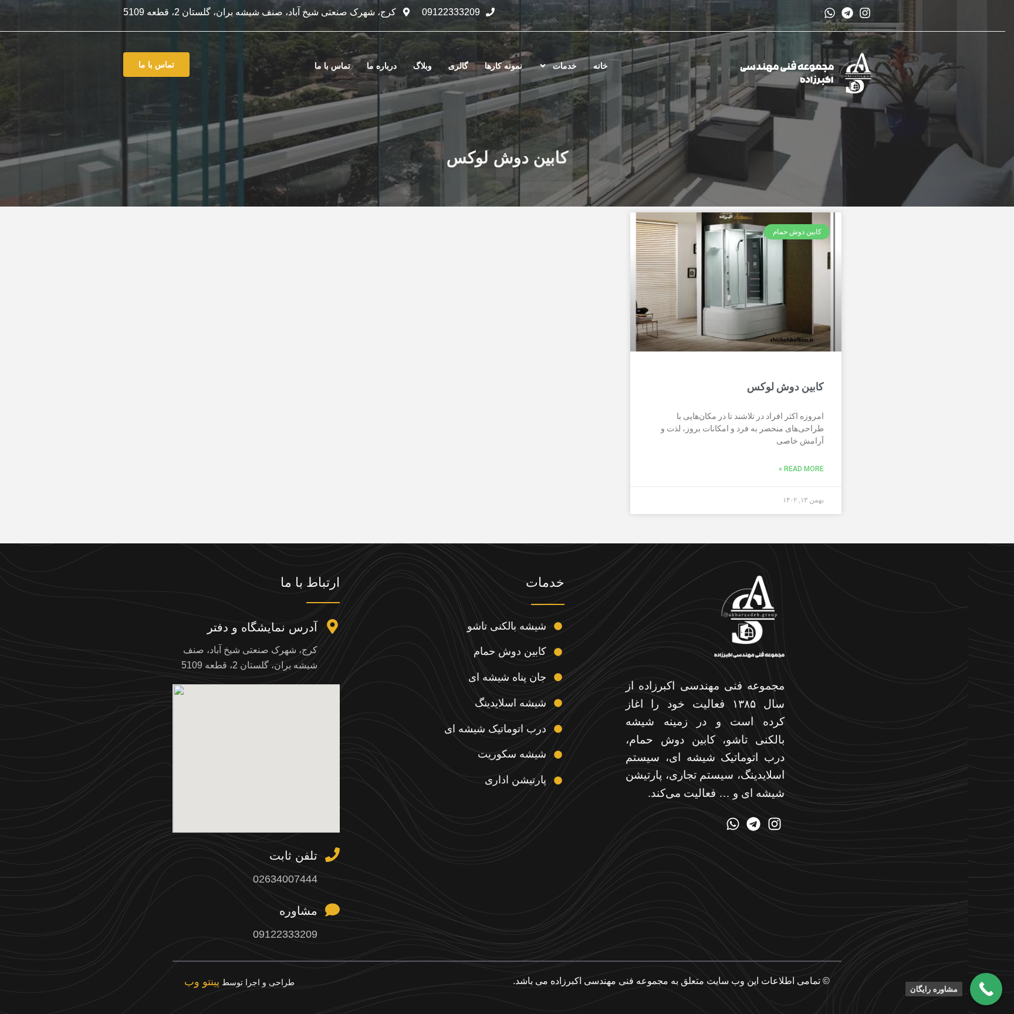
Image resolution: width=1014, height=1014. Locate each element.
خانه (600, 65)
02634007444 (285, 879)
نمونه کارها (503, 65)
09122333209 (285, 934)
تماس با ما (332, 65)
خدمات (565, 65)
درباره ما (382, 65)
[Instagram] (865, 13)
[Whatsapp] (830, 13)
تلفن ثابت (293, 855)
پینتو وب (201, 982)
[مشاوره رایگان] (986, 989)
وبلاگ (422, 65)
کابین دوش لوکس (785, 386)
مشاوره (298, 910)
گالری (458, 65)
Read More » (801, 469)
